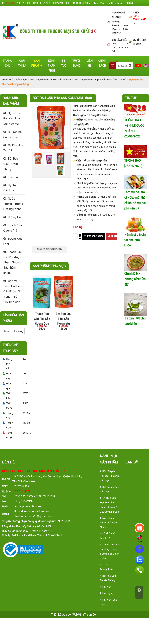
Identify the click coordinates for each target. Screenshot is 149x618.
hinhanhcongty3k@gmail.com (34, 516)
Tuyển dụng (76, 63)
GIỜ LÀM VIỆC (119, 39)
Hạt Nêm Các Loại (11, 187)
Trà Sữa (13, 177)
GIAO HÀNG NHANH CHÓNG (118, 17)
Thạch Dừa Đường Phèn (12, 228)
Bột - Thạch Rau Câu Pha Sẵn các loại (50, 79)
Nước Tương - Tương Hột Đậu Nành (13, 204)
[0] (112, 65)
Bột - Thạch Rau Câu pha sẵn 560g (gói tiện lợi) (100, 79)
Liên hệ (90, 63)
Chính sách (102, 63)
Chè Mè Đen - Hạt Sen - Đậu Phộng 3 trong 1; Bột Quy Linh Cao (13, 291)
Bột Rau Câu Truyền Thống (10, 164)
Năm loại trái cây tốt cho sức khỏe (135, 240)
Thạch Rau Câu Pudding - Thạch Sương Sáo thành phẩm (12, 262)
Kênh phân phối (51, 65)
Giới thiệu (22, 63)
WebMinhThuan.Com (85, 614)
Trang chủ (7, 63)
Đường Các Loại (12, 241)
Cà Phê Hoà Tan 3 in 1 (13, 147)
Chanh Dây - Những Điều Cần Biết (135, 279)
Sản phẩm (35, 63)
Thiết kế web (59, 614)
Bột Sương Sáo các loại (12, 134)
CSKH (136, 12)
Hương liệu (108, 593)
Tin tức (64, 63)
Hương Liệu (15, 217)
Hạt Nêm (107, 586)
